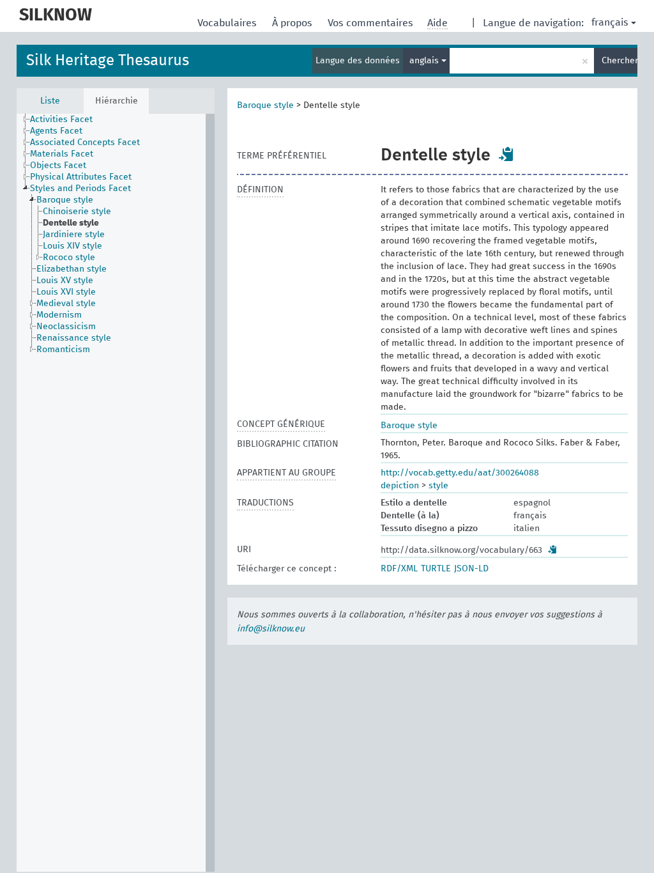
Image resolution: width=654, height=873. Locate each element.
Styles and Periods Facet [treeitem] (80, 188)
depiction (400, 485)
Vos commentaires (372, 23)
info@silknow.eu (271, 628)
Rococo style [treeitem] (69, 257)
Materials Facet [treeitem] (61, 154)
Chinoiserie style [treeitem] (77, 211)
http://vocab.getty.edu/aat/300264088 (460, 472)
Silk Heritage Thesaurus (107, 60)
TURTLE (436, 568)
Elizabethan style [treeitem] (71, 269)
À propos (293, 23)
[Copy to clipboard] (506, 154)
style (438, 485)
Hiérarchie (116, 101)
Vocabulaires (228, 23)
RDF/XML (399, 568)
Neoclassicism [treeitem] (66, 326)
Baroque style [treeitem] (64, 200)
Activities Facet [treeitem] (61, 119)
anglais (425, 60)
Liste (50, 101)
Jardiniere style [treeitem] (74, 234)
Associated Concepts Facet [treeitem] (85, 142)
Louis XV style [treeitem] (64, 280)
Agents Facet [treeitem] (56, 131)
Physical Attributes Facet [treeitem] (81, 177)
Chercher (619, 60)
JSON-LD (471, 568)
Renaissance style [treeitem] (73, 338)
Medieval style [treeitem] (66, 303)
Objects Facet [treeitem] (58, 165)
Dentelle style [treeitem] (71, 223)
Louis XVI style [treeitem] (66, 292)
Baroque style (265, 105)
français (609, 22)
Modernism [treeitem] (59, 315)
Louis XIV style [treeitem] (72, 246)
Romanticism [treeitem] (63, 349)
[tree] (116, 493)
